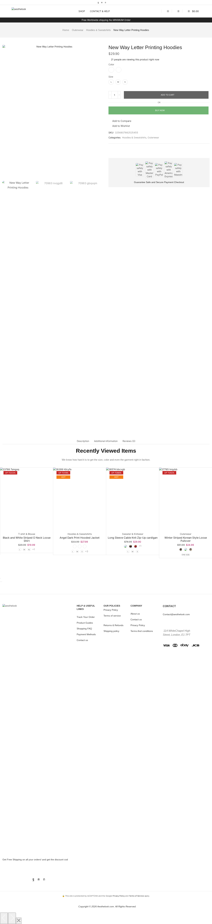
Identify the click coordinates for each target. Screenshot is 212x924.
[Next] (12, 918)
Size (110, 76)
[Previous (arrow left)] (0, 581)
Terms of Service (136, 896)
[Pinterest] (105, 2)
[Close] (19, 921)
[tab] (83, 441)
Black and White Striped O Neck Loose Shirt (27, 539)
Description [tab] (83, 441)
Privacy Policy (119, 896)
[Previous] (4, 918)
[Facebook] (98, 2)
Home (65, 30)
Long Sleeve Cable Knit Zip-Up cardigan (133, 537)
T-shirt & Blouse (26, 534)
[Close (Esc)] (0, 578)
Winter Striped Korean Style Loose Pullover (185, 539)
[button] (70, 11)
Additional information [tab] (106, 441)
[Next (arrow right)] (1, 581)
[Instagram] (102, 2)
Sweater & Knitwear (132, 534)
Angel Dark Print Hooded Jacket (80, 537)
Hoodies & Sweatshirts (98, 30)
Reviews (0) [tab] (129, 441)
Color (111, 64)
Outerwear (77, 30)
